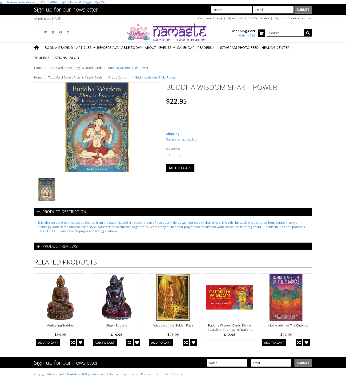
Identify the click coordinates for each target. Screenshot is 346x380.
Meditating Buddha (60, 325)
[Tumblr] (68, 32)
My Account (235, 18)
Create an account (300, 18)
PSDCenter (175, 374)
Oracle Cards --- (118, 77)
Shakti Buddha (116, 325)
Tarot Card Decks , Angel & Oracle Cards (75, 68)
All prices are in (47, 19)
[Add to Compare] (73, 342)
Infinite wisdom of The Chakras (286, 325)
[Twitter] (45, 32)
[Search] (308, 33)
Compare (210, 18)
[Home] (37, 47)
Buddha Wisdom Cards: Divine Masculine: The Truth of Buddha (229, 327)
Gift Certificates (259, 18)
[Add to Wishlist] (80, 342)
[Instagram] (53, 32)
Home (38, 68)
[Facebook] (38, 32)
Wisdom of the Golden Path (173, 325)
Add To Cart (48, 342)
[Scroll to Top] (338, 373)
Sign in (279, 18)
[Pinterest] (60, 32)
